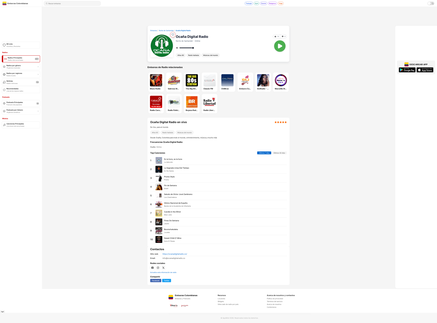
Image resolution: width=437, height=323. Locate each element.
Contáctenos (271, 307)
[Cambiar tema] (430, 3)
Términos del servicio (274, 301)
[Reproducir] (280, 46)
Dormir (263, 3)
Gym (256, 3)
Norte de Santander (166, 30)
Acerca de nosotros (274, 304)
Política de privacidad (275, 299)
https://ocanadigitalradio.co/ (175, 254)
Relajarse (272, 3)
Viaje (280, 3)
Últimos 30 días (279, 153)
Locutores (221, 299)
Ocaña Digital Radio (183, 30)
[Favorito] (173, 34)
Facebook (155, 281)
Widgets (221, 301)
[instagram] (158, 267)
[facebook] (152, 267)
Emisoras (153, 30)
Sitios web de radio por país (228, 304)
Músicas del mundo (210, 55)
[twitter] (163, 267)
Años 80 (181, 55)
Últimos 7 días (264, 153)
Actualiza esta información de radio (163, 272)
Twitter (166, 281)
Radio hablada (193, 55)
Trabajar (249, 3)
